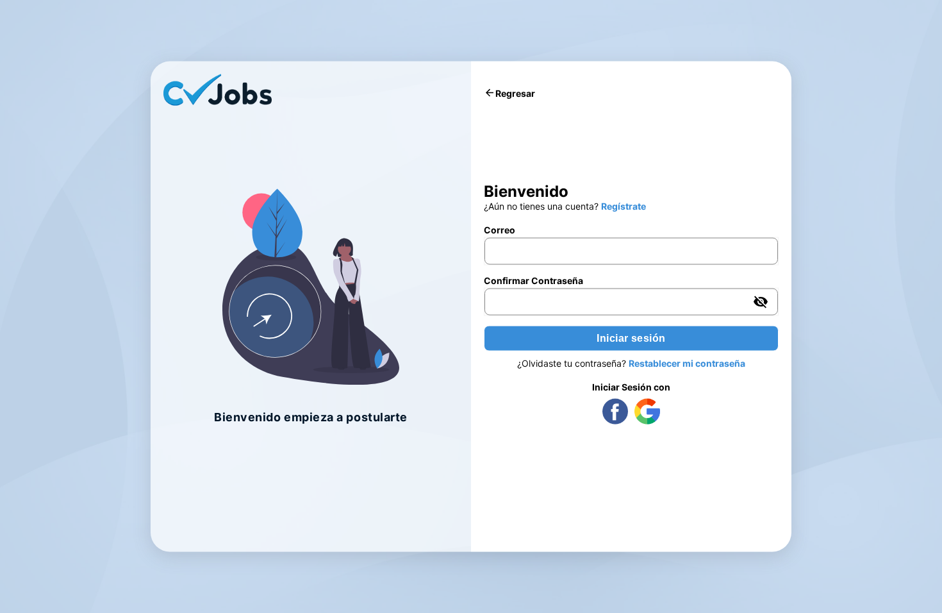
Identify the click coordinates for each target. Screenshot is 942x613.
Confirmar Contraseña (533, 280)
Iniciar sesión (631, 338)
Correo (499, 229)
